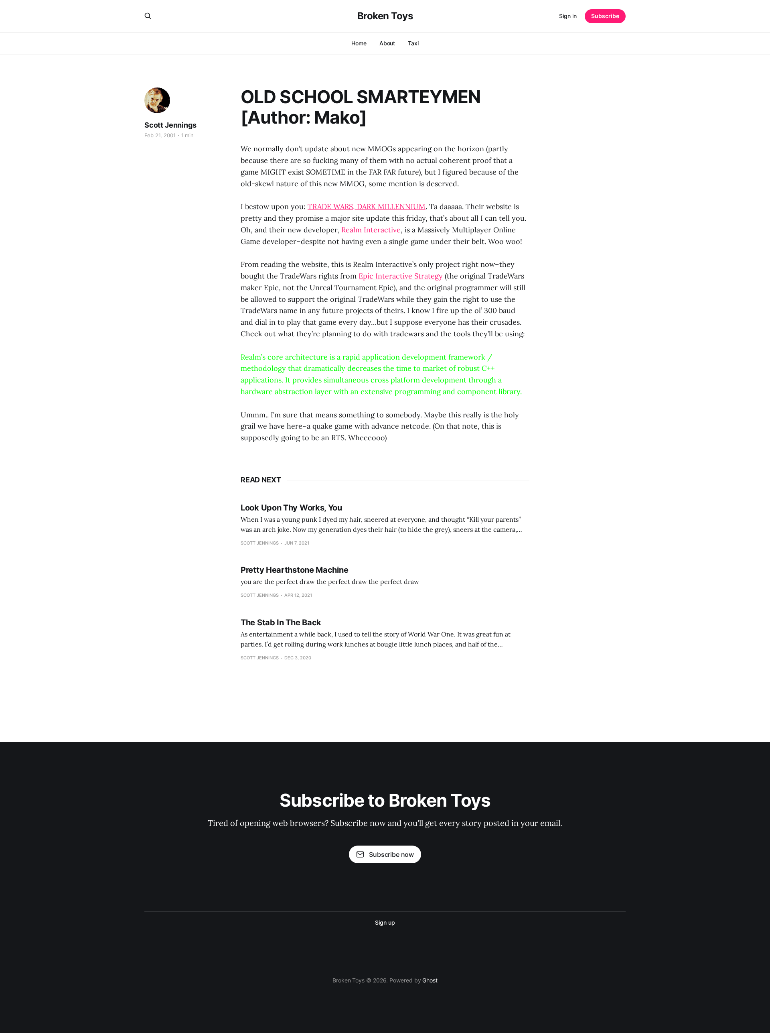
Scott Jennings (170, 125)
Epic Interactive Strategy (401, 276)
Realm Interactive (371, 229)
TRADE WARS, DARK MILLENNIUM (367, 206)
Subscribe (605, 15)
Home (359, 43)
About (387, 43)
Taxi (413, 43)
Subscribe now (391, 854)
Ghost (430, 980)
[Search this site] (148, 16)
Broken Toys (385, 16)
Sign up (385, 922)
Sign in (568, 15)
